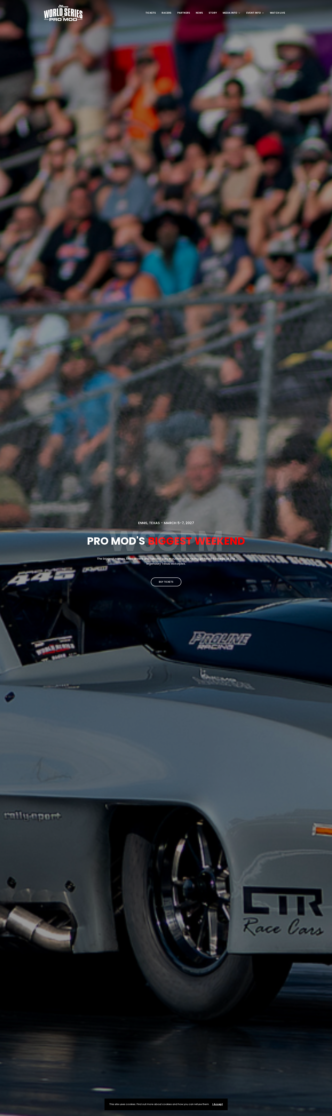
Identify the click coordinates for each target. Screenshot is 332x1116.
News (199, 12)
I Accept (217, 1104)
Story (213, 12)
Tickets (150, 12)
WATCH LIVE (277, 12)
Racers (166, 12)
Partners (183, 12)
